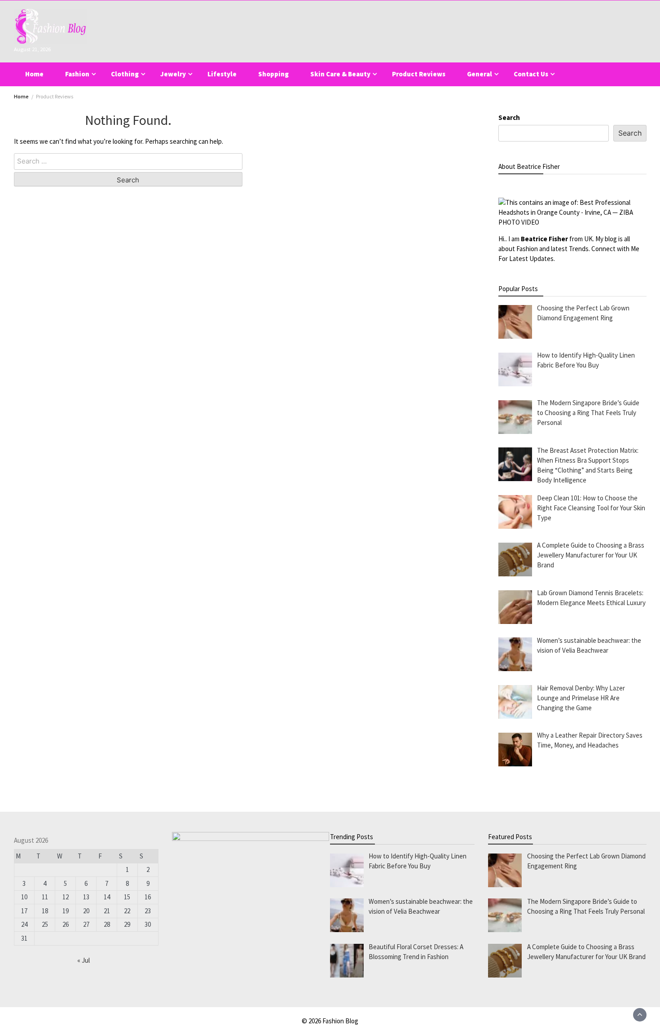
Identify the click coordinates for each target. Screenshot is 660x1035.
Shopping (273, 74)
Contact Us (531, 74)
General (479, 74)
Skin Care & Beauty (340, 74)
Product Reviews (418, 74)
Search (509, 117)
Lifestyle (222, 74)
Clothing (125, 74)
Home (34, 74)
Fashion (77, 74)
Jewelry (173, 74)
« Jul (83, 960)
